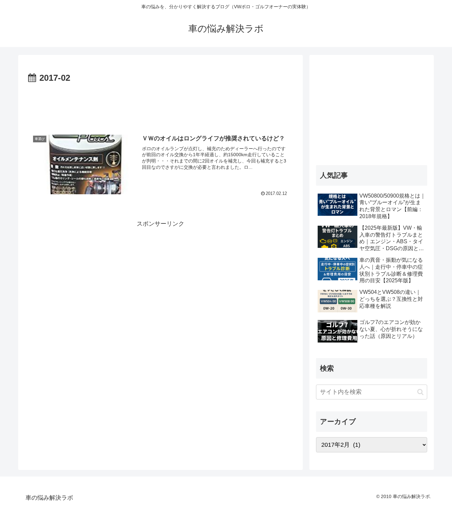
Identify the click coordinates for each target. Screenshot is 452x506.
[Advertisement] (160, 104)
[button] (420, 392)
